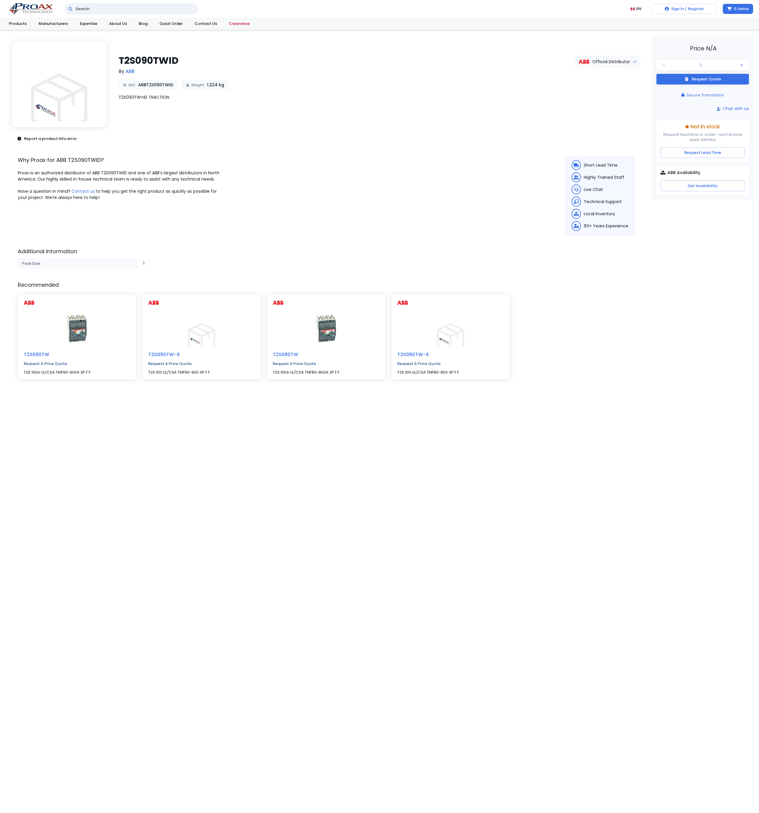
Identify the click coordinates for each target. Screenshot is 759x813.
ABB (130, 71)
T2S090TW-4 (164, 354)
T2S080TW (285, 354)
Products (18, 23)
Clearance (239, 23)
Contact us (83, 191)
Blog (143, 23)
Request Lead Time (702, 152)
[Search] (70, 9)
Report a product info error (50, 138)
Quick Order (171, 23)
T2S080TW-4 (413, 354)
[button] (59, 84)
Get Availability (703, 186)
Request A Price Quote (45, 364)
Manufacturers (53, 23)
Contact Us (205, 23)
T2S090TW (36, 354)
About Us (118, 23)
